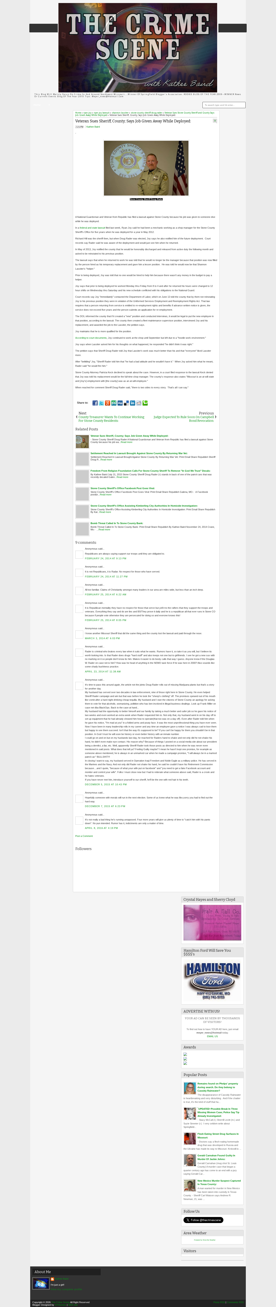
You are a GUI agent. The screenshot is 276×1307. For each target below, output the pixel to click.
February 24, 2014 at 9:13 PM (105, 558)
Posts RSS (219, 1302)
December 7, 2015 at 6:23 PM (105, 806)
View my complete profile (66, 1289)
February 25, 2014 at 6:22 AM (105, 594)
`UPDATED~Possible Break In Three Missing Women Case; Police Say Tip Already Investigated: (218, 1112)
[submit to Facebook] (95, 403)
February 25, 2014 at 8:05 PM (105, 620)
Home (37, 105)
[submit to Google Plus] (107, 403)
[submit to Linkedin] (132, 403)
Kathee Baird (93, 126)
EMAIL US (212, 1036)
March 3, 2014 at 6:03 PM (102, 638)
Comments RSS (235, 1302)
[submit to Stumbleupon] (113, 403)
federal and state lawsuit (92, 227)
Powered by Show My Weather (204, 1240)
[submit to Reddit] (138, 403)
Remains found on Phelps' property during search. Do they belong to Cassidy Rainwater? (218, 1087)
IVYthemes (60, 1305)
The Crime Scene (60, 1302)
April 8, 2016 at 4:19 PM (101, 828)
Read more (126, 442)
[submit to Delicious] (126, 403)
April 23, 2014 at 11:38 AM (103, 671)
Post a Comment (84, 836)
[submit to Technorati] (145, 403)
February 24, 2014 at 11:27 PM (106, 576)
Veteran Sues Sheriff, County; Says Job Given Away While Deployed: (133, 121)
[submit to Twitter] (101, 403)
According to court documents (91, 338)
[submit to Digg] (120, 403)
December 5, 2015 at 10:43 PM (106, 784)
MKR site (73, 1305)
